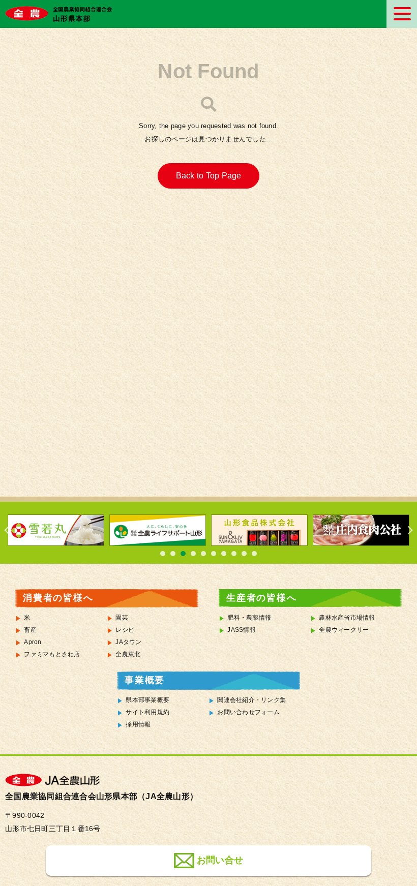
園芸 (121, 617)
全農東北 (127, 654)
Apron (32, 642)
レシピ (124, 629)
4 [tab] (193, 553)
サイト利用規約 (147, 712)
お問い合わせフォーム (248, 712)
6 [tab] (213, 553)
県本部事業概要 (147, 700)
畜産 (30, 629)
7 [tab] (223, 553)
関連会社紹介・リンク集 (251, 700)
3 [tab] (183, 553)
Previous (10, 530)
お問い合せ (220, 860)
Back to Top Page (209, 175)
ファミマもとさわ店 (52, 654)
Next (407, 530)
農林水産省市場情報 (347, 617)
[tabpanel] (56, 530)
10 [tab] (254, 553)
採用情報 (138, 724)
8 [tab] (233, 553)
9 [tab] (244, 553)
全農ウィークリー (344, 629)
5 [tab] (203, 553)
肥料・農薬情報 (249, 617)
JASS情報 (241, 629)
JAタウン (128, 642)
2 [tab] (172, 553)
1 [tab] (162, 553)
